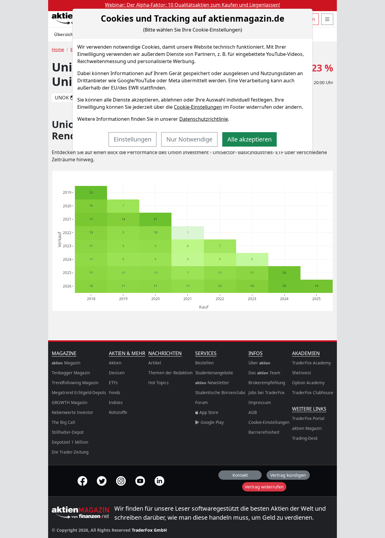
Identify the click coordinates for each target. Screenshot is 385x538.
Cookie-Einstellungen (198, 107)
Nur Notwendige (189, 139)
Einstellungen (132, 139)
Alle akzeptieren (249, 139)
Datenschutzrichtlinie (203, 119)
